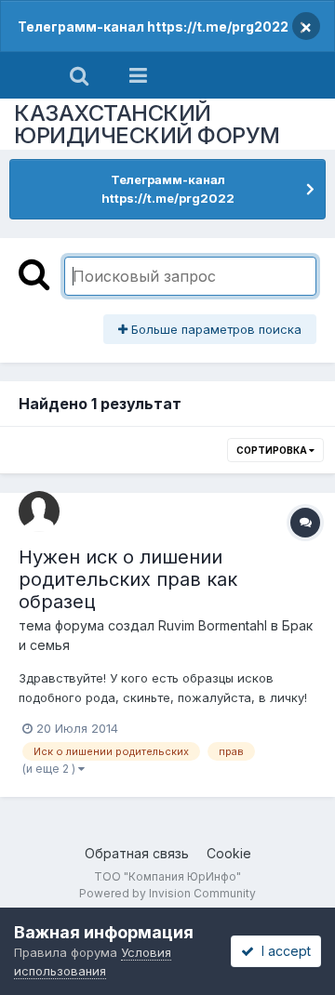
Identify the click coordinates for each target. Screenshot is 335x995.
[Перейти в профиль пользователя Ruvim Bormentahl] (39, 511)
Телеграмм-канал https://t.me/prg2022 (153, 26)
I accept (282, 951)
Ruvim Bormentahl (212, 625)
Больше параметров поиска (214, 329)
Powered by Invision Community (167, 893)
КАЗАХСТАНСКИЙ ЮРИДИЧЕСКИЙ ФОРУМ (147, 124)
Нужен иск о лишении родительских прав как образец (128, 579)
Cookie (229, 853)
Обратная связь (137, 853)
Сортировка (272, 450)
